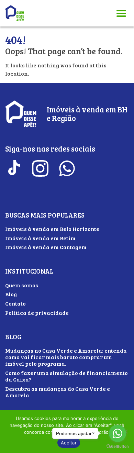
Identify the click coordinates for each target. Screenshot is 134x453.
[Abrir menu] (121, 13)
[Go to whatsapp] (117, 433)
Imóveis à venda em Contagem (46, 247)
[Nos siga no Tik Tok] (13, 168)
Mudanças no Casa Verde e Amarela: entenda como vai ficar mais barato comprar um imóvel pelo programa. (66, 357)
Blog (11, 294)
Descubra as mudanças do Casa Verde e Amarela (57, 392)
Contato (15, 303)
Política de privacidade (37, 312)
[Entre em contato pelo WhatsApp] (67, 168)
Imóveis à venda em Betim (40, 238)
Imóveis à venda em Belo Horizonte (52, 228)
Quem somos (21, 285)
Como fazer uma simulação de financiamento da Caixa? (66, 376)
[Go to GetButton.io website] (118, 446)
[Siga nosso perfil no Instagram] (40, 168)
